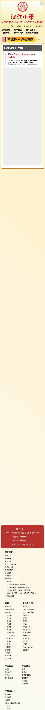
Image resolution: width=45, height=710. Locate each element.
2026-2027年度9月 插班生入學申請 (18, 590)
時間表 (24, 672)
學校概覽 (9, 552)
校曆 (23, 669)
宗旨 (8, 706)
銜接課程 (8, 647)
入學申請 (8, 581)
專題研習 (6, 32)
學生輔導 (8, 697)
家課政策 (8, 656)
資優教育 (8, 650)
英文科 (9, 618)
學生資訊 (26, 666)
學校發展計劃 (9, 609)
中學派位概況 (9, 596)
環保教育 (8, 653)
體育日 (25, 644)
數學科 (9, 621)
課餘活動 (26, 615)
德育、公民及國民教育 (13, 703)
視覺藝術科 (11, 632)
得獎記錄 (8, 669)
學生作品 (8, 672)
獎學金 (7, 675)
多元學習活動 (28, 603)
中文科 (9, 615)
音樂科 (9, 627)
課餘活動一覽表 (28, 609)
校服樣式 (25, 678)
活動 (8, 709)
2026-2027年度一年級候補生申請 (18, 587)
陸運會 (25, 618)
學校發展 (8, 576)
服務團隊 (8, 694)
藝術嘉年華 (27, 627)
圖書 (8, 644)
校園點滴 (26, 650)
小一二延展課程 (28, 612)
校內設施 (8, 561)
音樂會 (25, 621)
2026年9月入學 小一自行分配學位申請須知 (21, 593)
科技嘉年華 (27, 632)
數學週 (25, 641)
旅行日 (25, 624)
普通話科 (10, 638)
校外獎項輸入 (9, 678)
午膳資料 (25, 681)
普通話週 (26, 638)
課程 (7, 603)
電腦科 (9, 641)
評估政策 (8, 658)
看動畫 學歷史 (32, 32)
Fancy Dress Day (28, 647)
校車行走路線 (26, 675)
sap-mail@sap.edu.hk (25, 544)
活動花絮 (12, 635)
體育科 (9, 630)
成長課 (7, 700)
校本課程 (8, 607)
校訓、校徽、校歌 (11, 564)
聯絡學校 (8, 579)
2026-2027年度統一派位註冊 (16, 584)
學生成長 (9, 691)
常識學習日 (27, 635)
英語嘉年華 (27, 630)
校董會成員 (9, 567)
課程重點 (6, 30)
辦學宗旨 (8, 556)
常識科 (9, 624)
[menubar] (22, 31)
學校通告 (25, 684)
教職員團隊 (9, 570)
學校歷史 (8, 558)
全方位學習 (31, 30)
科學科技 (18, 30)
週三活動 (26, 607)
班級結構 (8, 573)
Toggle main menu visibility (42, 3)
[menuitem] (7, 29)
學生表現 (9, 666)
